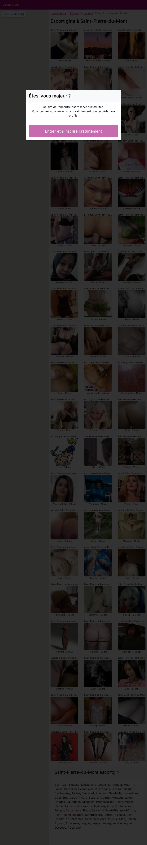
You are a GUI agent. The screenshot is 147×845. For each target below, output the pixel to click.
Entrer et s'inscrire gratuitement (73, 131)
